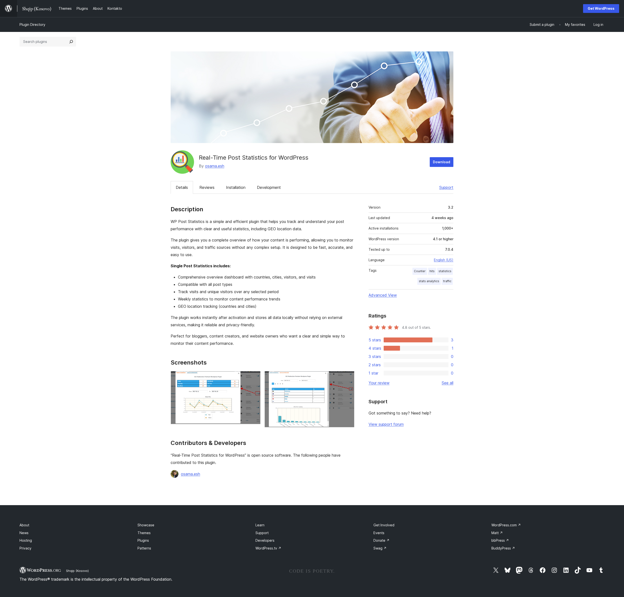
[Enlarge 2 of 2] (347, 377)
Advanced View (383, 295)
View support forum (386, 424)
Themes (144, 533)
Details (182, 187)
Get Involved (383, 525)
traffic (447, 281)
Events (378, 533)
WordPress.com (506, 525)
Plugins (143, 540)
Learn (259, 525)
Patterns (144, 548)
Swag (380, 548)
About (24, 525)
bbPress (500, 540)
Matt (497, 533)
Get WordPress (601, 8)
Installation (235, 187)
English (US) (443, 260)
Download (441, 162)
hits (432, 271)
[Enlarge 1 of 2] (254, 377)
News (24, 533)
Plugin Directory (32, 24)
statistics (445, 271)
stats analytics (429, 281)
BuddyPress (503, 548)
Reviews (206, 187)
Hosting (26, 540)
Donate (381, 540)
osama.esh (214, 166)
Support (446, 187)
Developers (264, 540)
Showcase (145, 525)
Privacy (25, 548)
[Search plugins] (71, 42)
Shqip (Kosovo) (77, 571)
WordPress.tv (268, 548)
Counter (420, 271)
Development (269, 187)
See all (447, 382)
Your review (379, 382)
